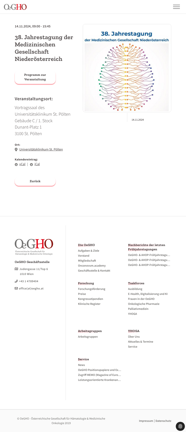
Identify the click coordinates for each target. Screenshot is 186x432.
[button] (174, 7)
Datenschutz (163, 421)
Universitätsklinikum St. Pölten (41, 149)
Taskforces (136, 283)
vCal (22, 164)
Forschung (86, 283)
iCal (37, 164)
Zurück (35, 181)
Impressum (146, 421)
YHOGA (134, 331)
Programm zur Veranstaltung (35, 77)
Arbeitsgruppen (90, 331)
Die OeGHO (86, 245)
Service (83, 359)
